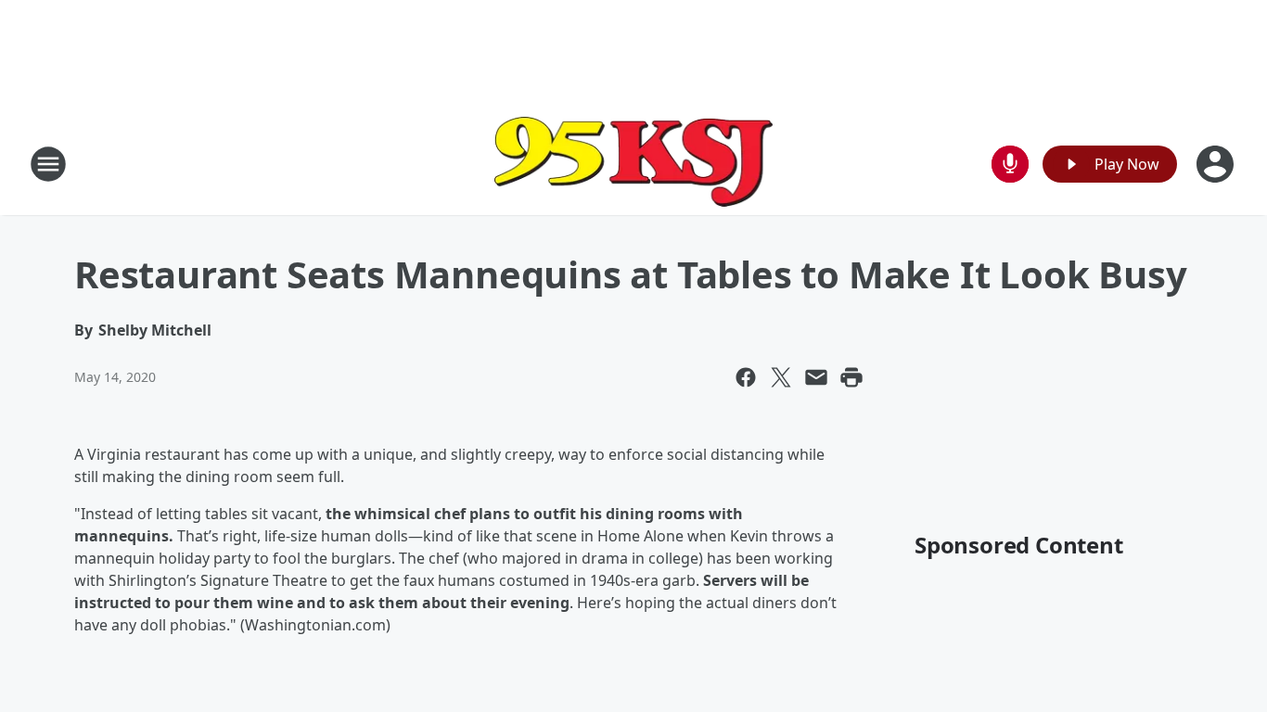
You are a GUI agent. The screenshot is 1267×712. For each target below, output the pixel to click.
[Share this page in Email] (816, 377)
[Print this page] (851, 377)
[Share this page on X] (781, 377)
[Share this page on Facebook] (746, 377)
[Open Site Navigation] (48, 164)
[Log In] (1217, 164)
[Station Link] (633, 163)
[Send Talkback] (1010, 164)
